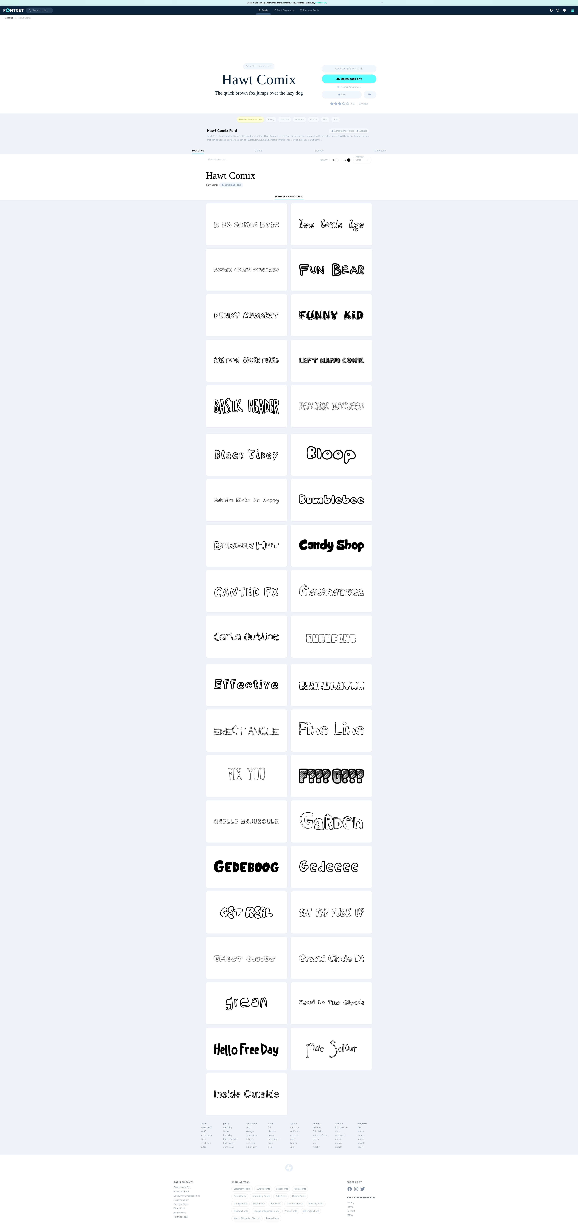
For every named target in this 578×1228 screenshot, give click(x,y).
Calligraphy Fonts (242, 1189)
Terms (350, 1206)
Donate (363, 130)
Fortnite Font (181, 1217)
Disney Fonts (272, 1218)
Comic (313, 119)
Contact (351, 1211)
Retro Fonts (259, 1203)
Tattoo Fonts (240, 1196)
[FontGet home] (13, 10)
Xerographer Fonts (344, 130)
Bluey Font (179, 1208)
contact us (320, 3)
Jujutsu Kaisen (181, 1204)
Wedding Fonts (316, 1203)
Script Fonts (282, 1189)
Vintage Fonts (240, 1203)
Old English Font (311, 1211)
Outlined (299, 119)
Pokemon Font (181, 1200)
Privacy (350, 1202)
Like (343, 94)
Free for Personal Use (250, 119)
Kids (325, 119)
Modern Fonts (299, 1196)
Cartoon (284, 119)
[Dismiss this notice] (382, 3)
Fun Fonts (276, 1203)
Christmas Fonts (295, 1203)
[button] (551, 10)
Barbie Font (180, 1212)
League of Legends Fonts (266, 1211)
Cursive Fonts (263, 1189)
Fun (335, 119)
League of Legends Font (187, 1195)
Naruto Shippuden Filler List (247, 1218)
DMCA (350, 1215)
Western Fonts (241, 1211)
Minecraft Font (181, 1191)
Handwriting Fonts (261, 1196)
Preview (360, 157)
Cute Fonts (281, 1196)
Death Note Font (182, 1187)
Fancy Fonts (300, 1189)
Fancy (271, 119)
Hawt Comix (270, 136)
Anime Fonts (291, 1211)
